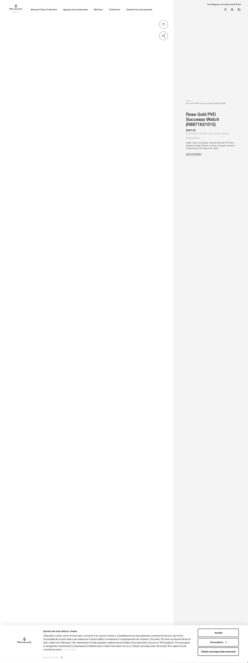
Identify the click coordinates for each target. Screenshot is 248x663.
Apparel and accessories (75, 9)
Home (188, 101)
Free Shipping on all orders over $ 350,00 (224, 4)
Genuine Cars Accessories (139, 9)
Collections (114, 9)
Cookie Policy (69, 649)
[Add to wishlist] (164, 24)
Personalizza (216, 642)
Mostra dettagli (51, 657)
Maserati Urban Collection (44, 9)
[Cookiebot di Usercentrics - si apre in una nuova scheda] (24, 657)
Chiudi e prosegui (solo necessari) (218, 651)
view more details (193, 154)
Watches (98, 9)
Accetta (218, 633)
